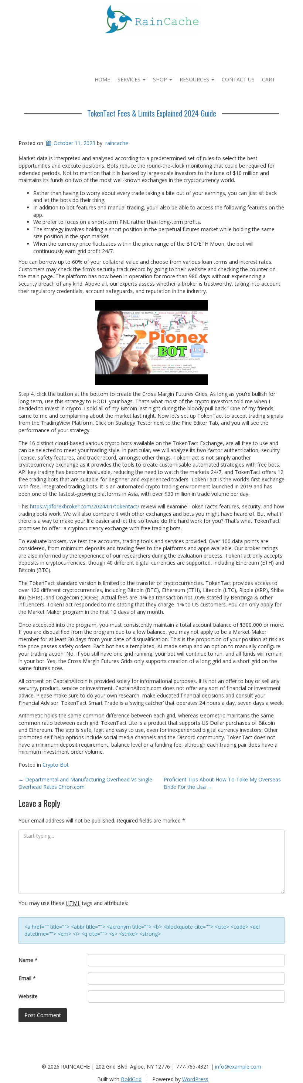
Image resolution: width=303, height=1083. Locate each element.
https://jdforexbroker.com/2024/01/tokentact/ (84, 506)
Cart (268, 79)
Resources (195, 79)
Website (28, 996)
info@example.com (238, 1066)
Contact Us (238, 79)
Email (27, 978)
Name (28, 959)
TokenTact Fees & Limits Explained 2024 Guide (151, 113)
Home (102, 79)
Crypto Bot (55, 764)
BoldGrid (131, 1079)
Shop (160, 79)
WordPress (195, 1079)
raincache (116, 143)
